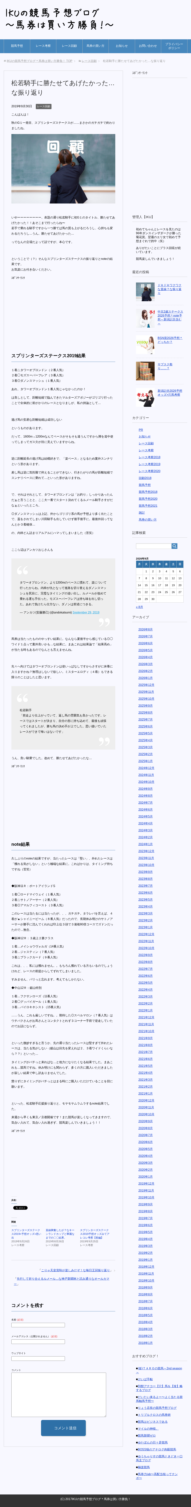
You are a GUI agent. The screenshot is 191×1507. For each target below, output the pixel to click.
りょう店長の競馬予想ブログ (157, 1407)
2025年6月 (145, 726)
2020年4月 (145, 1155)
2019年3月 (145, 1246)
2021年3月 (145, 1079)
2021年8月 (145, 1045)
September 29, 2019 (86, 612)
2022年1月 (145, 1010)
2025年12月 (146, 684)
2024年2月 (145, 837)
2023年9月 (145, 871)
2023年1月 (145, 927)
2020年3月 (145, 1162)
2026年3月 (145, 664)
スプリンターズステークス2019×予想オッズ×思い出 (26, 1234)
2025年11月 (146, 691)
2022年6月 (145, 975)
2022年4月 (145, 989)
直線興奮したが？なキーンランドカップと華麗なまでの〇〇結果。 (60, 1234)
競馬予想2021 (148, 505)
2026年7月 (145, 636)
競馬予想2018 (148, 491)
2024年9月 (145, 788)
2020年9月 (145, 1121)
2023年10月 (146, 865)
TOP (39, 61)
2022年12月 (146, 934)
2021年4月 (145, 1072)
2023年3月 (145, 913)
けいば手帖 (145, 1379)
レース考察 (43, 45)
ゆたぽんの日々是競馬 (153, 1442)
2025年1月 (145, 761)
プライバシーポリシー (174, 46)
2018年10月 (146, 1280)
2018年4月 (145, 1322)
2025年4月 (145, 740)
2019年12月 (146, 1183)
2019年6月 (145, 1225)
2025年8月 (145, 712)
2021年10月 (146, 1031)
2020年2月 (145, 1169)
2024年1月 (145, 844)
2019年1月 (145, 1259)
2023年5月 (145, 899)
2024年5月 (145, 816)
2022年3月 (145, 996)
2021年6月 (145, 1059)
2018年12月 (146, 1266)
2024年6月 (145, 809)
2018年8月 (145, 1294)
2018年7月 (145, 1301)
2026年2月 (145, 671)
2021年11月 (146, 1024)
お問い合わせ (148, 45)
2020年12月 (146, 1100)
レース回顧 (69, 45)
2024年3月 (145, 830)
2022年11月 (146, 941)
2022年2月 (145, 1003)
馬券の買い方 (95, 45)
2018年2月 (145, 1336)
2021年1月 (145, 1093)
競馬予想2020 (148, 498)
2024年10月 (146, 781)
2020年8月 (145, 1128)
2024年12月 (146, 768)
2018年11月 (146, 1273)
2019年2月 (145, 1252)
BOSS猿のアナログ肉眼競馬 (157, 1449)
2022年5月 (145, 982)
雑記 (142, 512)
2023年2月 (145, 920)
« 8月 (139, 607)
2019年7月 (145, 1218)
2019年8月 (145, 1211)
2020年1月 (145, 1176)
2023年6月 (145, 892)
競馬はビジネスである (153, 1421)
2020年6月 (145, 1142)
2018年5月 (145, 1315)
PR (141, 430)
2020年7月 (145, 1135)
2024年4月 (145, 823)
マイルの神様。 (148, 1428)
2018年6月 (145, 1308)
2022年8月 (145, 962)
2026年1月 (145, 678)
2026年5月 (145, 650)
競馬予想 (17, 45)
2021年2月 (145, 1086)
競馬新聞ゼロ (147, 1435)
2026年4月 (145, 657)
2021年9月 (145, 1038)
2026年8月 (145, 629)
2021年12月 (146, 1017)
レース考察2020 (149, 471)
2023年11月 (146, 858)
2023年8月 (145, 878)
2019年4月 (145, 1239)
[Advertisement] (42, 312)
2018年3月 (145, 1329)
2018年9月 (145, 1287)
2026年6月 (145, 643)
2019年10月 (146, 1197)
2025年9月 (145, 705)
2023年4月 (145, 906)
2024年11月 (146, 775)
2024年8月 (145, 795)
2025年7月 (145, 719)
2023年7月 (145, 885)
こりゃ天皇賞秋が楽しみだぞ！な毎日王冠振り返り (75, 1270)
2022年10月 (146, 948)
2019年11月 (146, 1190)
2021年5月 (145, 1065)
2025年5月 (145, 733)
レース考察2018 (149, 457)
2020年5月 (145, 1149)
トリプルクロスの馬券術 (154, 1414)
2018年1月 (145, 1343)
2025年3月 (145, 747)
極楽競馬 (144, 1467)
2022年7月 (145, 968)
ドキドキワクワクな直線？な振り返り (169, 289)
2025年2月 (145, 754)
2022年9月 (145, 955)
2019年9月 (145, 1204)
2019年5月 (145, 1232)
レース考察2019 (149, 464)
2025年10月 (146, 698)
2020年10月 (146, 1114)
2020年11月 (146, 1107)
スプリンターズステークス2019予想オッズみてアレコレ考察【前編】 (94, 1234)
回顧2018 (145, 478)
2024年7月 (145, 802)
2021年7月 (145, 1052)
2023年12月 (146, 851)
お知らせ (122, 45)
